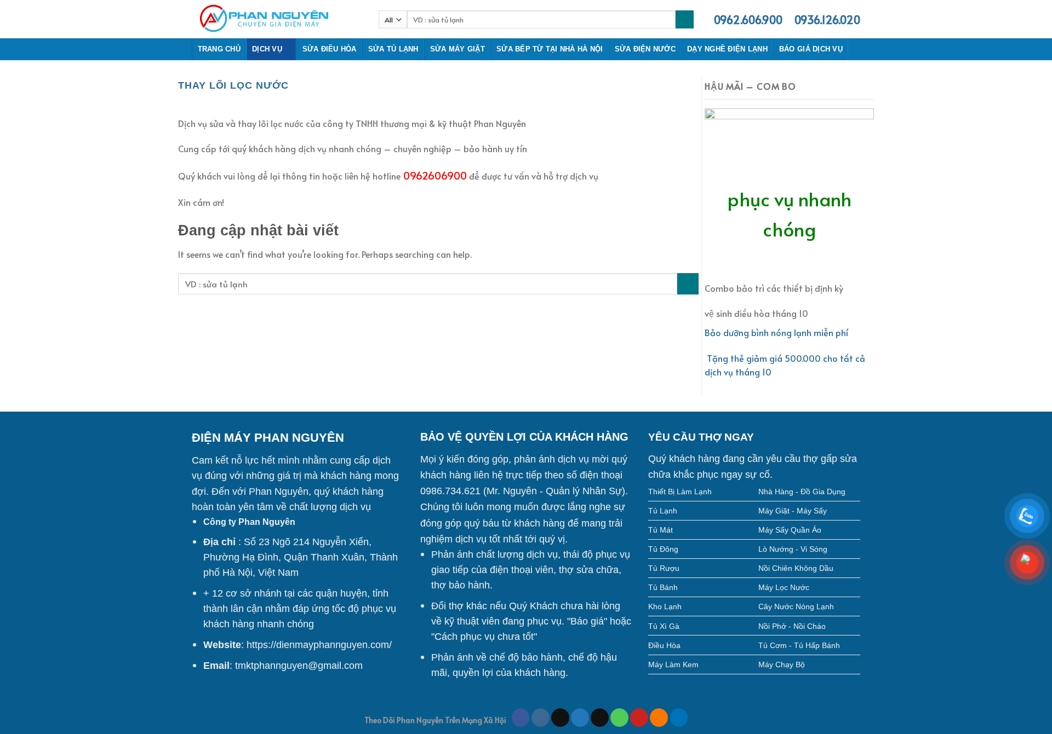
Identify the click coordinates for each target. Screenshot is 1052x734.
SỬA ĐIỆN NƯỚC (645, 49)
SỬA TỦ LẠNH (393, 49)
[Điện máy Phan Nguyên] (277, 19)
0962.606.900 (748, 19)
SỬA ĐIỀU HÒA (329, 49)
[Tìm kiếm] (685, 19)
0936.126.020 (827, 19)
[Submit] (688, 283)
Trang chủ (219, 49)
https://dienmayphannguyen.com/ (319, 644)
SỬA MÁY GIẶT (457, 49)
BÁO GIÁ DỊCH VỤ (811, 49)
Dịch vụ (267, 49)
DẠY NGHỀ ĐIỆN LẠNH (727, 49)
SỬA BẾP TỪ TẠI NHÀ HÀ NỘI (549, 49)
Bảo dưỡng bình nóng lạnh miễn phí (776, 332)
